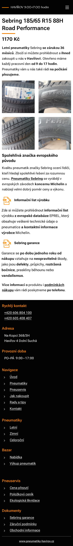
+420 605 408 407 (18, 318)
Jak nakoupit (19, 396)
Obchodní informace (25, 530)
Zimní (14, 433)
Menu (67, 7)
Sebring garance (22, 517)
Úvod (13, 377)
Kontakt (16, 409)
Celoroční (17, 440)
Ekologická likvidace (25, 500)
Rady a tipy (18, 402)
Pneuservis (18, 389)
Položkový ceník (21, 494)
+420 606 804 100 (18, 313)
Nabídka (16, 457)
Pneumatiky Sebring (27, 179)
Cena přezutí (19, 488)
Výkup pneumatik (23, 463)
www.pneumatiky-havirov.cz (36, 541)
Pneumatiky (18, 383)
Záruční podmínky (23, 524)
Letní (13, 427)
